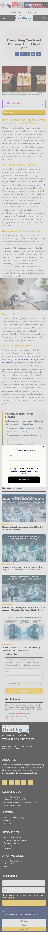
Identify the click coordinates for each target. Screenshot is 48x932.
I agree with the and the (25, 471)
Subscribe (24, 480)
